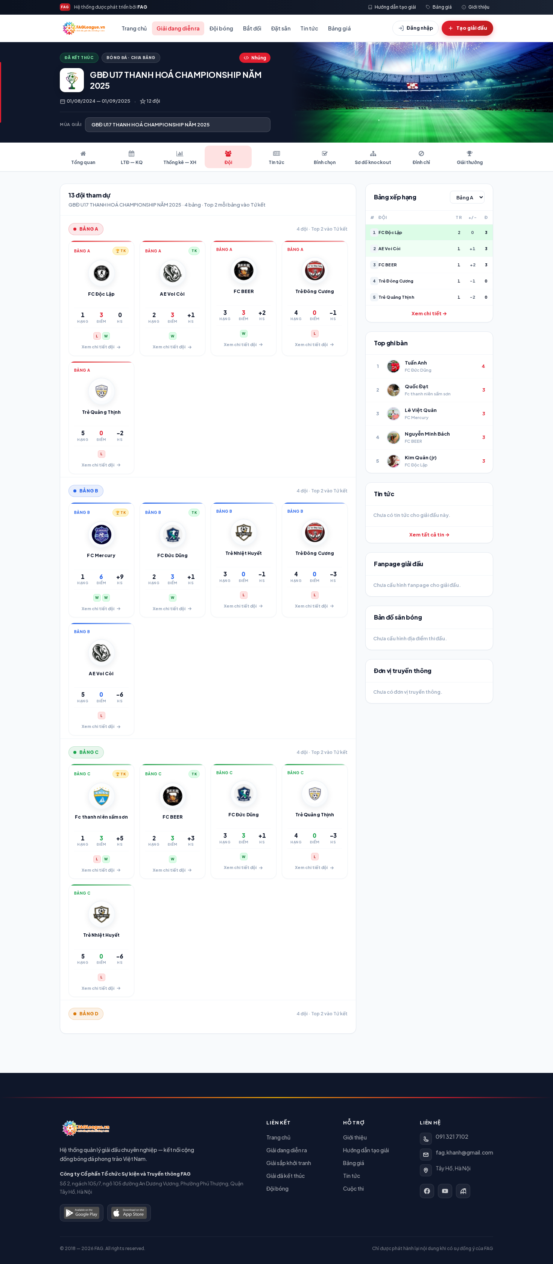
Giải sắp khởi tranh (288, 1162)
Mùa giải (70, 124)
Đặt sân (280, 28)
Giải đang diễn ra (178, 28)
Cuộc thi (353, 1188)
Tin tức (309, 28)
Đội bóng (221, 28)
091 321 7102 (452, 1136)
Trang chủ (134, 28)
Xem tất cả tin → (429, 535)
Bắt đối (252, 28)
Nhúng (258, 58)
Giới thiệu (355, 1137)
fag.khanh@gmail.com (464, 1152)
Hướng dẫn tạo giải (366, 1150)
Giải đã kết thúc (285, 1175)
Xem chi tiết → (429, 313)
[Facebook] (427, 1191)
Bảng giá (339, 28)
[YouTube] (445, 1191)
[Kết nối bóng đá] (463, 1191)
